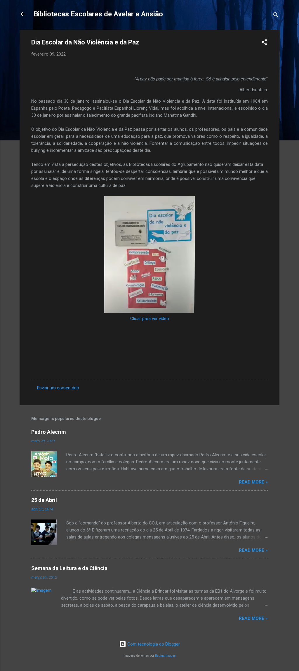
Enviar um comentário (58, 387)
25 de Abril (44, 500)
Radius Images (165, 656)
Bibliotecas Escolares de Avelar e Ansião (98, 14)
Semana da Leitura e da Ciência (69, 568)
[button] (264, 43)
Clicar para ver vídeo (149, 318)
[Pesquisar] (275, 16)
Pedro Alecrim (48, 432)
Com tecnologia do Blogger (153, 644)
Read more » (253, 482)
